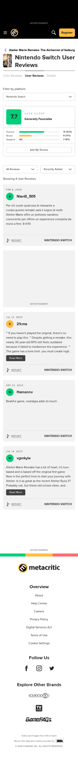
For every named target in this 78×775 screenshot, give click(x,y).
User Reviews (34, 76)
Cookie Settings (39, 643)
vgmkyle (19, 458)
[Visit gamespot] (39, 698)
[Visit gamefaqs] (39, 721)
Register (67, 33)
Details (51, 76)
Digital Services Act (39, 627)
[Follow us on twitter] (51, 670)
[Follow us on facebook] (26, 670)
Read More (15, 358)
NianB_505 (22, 196)
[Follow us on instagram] (39, 670)
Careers (39, 611)
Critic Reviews (12, 76)
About (39, 595)
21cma (18, 324)
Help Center (39, 603)
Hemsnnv (20, 392)
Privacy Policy (39, 619)
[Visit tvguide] (39, 710)
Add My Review (39, 149)
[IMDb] (60, 741)
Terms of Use (39, 635)
